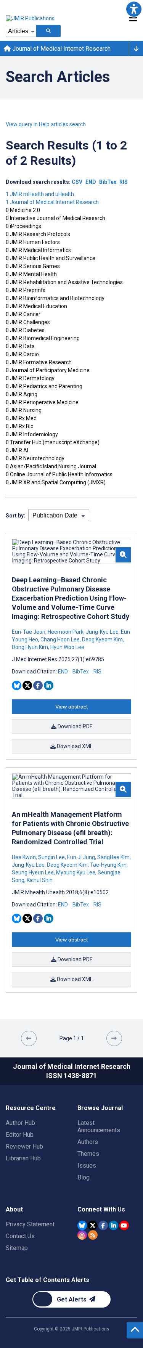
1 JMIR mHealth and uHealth (40, 194)
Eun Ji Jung (81, 857)
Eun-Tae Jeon (29, 632)
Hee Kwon (24, 857)
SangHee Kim (113, 857)
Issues (86, 1165)
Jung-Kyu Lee (102, 632)
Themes (88, 1153)
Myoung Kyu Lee (75, 872)
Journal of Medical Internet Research (61, 48)
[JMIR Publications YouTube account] (124, 1225)
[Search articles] (48, 31)
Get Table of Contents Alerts (47, 1280)
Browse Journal (100, 1108)
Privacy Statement (30, 1224)
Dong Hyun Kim (30, 647)
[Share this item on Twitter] (27, 685)
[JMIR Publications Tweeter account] (92, 1225)
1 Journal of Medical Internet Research (52, 202)
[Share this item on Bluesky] (16, 685)
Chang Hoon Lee (60, 639)
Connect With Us (101, 1209)
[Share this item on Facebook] (38, 685)
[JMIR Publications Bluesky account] (82, 1225)
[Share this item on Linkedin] (48, 685)
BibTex (80, 671)
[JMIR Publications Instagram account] (82, 1235)
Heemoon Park (66, 632)
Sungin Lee (51, 857)
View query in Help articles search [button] (46, 124)
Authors (87, 1142)
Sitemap (17, 1248)
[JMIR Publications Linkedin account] (113, 1225)
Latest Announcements (98, 1126)
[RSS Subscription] (93, 1235)
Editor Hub (20, 1134)
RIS (97, 671)
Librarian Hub (23, 1158)
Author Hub (20, 1122)
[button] (133, 9)
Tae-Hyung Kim (108, 865)
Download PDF (74, 726)
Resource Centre (31, 1108)
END (63, 671)
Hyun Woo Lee (66, 647)
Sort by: (15, 516)
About (14, 1209)
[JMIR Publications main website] (30, 18)
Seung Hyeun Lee (33, 872)
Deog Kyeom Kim (102, 639)
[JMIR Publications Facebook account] (103, 1225)
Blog (83, 1177)
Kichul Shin (39, 880)
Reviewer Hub (24, 1146)
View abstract (71, 707)
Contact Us (20, 1236)
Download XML (74, 746)
